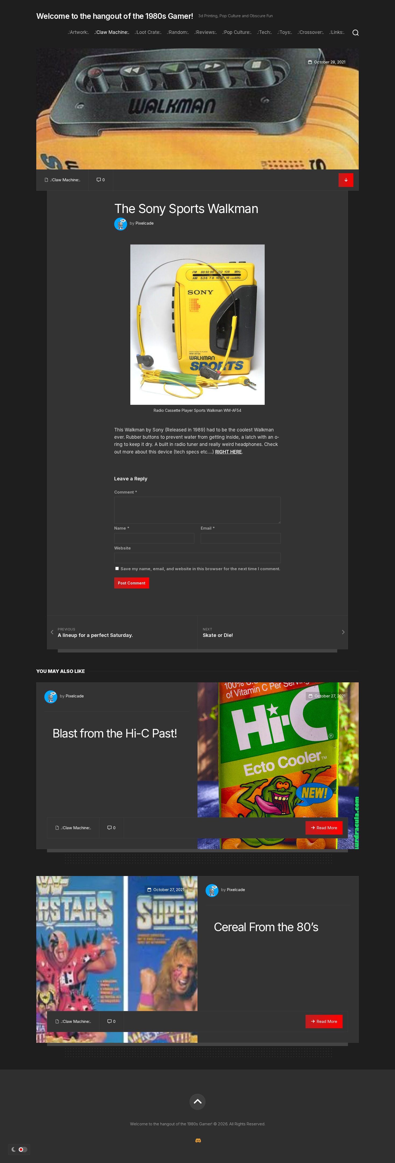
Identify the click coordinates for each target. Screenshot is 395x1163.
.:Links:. (336, 32)
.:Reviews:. (205, 32)
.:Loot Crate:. (148, 32)
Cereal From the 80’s (266, 927)
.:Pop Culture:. (237, 32)
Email (208, 528)
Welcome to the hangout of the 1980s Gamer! (114, 16)
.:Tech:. (264, 32)
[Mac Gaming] (197, 1140)
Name (121, 528)
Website (122, 548)
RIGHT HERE (228, 452)
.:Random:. (178, 32)
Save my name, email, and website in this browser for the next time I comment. (200, 568)
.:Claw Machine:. (111, 32)
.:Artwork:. (78, 32)
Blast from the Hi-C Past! (114, 733)
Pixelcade (144, 223)
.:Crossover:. (310, 32)
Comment (125, 492)
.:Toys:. (284, 32)
